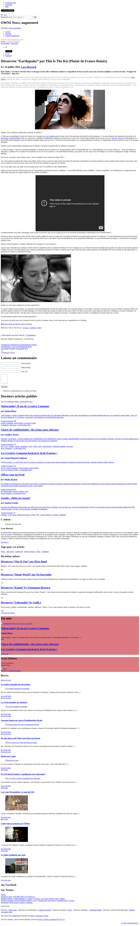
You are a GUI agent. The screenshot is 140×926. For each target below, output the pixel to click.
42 (2, 491)
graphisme (24, 446)
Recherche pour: (6, 17)
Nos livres (14, 43)
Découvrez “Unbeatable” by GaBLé (21, 602)
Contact (62, 899)
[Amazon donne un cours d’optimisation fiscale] (22, 724)
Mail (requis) (26, 367)
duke (32, 916)
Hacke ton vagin (8, 756)
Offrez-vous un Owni (12, 474)
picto (40, 446)
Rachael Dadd (15, 138)
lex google (55, 515)
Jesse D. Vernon (117, 138)
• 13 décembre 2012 (25, 470)
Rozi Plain (4, 138)
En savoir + (5, 542)
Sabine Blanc (10, 411)
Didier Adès (13, 910)
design (17, 446)
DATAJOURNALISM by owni (25, 901)
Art (2, 446)
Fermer (12, 352)
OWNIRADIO (62, 901)
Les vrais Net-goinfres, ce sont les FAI (17, 792)
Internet (15, 491)
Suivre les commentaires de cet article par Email (20, 391)
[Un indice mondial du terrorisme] (17, 689)
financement (8, 491)
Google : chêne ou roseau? (15, 498)
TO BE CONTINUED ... (130, 923)
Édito (16, 470)
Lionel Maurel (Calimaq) (16, 458)
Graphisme (4, 425)
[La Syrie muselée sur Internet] (16, 707)
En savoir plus (6, 696)
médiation (62, 515)
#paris (3, 552)
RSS (6, 7)
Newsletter (19, 349)
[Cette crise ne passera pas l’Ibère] (16, 841)
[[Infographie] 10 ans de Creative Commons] (16, 624)
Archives (37, 899)
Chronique (12, 425)
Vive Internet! (9, 401)
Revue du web (6, 680)
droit (2, 448)
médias (21, 491)
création (11, 446)
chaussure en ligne (42, 916)
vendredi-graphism (58, 446)
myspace (26, 328)
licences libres (34, 468)
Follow (3, 895)
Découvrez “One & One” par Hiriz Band (24, 561)
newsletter (8, 5)
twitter (39, 328)
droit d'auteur (18, 423)
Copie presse (12, 515)
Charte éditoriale (19, 899)
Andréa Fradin (11, 503)
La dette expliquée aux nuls (13, 855)
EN (5, 15)
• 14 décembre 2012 (25, 401)
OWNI (11, 902)
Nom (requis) (26, 363)
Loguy (69, 910)
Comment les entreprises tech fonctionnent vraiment (19, 345)
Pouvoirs (8, 34)
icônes (35, 446)
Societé (7, 32)
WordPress (15, 916)
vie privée (69, 446)
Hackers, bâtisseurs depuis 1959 (12, 39)
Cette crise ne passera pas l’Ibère (15, 823)
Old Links (4, 770)
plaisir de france (29, 552)
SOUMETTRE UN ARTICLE (24, 897)
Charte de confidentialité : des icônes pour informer (30, 429)
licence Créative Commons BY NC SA (51, 919)
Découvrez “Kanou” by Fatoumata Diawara (25, 587)
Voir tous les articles (8, 613)
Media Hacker (11, 479)
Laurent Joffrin (45, 515)
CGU (6, 446)
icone (30, 446)
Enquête (8, 493)
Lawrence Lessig (30, 423)
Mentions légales (6, 899)
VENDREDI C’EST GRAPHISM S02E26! (16, 347)
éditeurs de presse (23, 515)
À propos (29, 899)
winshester (45, 552)
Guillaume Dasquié (44, 910)
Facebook (4, 349)
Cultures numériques (12, 36)
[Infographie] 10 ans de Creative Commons (25, 406)
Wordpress (4, 902)
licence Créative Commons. (23, 902)
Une (2, 401)
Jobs (56, 899)
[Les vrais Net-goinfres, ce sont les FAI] (16, 810)
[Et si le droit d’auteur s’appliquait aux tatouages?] (22, 778)
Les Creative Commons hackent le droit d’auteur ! (29, 453)
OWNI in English (7, 901)
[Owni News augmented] (11, 28)
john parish (10, 552)
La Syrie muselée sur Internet (14, 702)
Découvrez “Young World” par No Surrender (26, 574)
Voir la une (4, 654)
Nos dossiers (5, 43)
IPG (37, 515)
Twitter (11, 349)
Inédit (16, 401)
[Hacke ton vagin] (11, 760)
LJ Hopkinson (31, 335)
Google (33, 515)
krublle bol (19, 552)
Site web (25, 371)
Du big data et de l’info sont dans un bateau (20, 738)
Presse (3, 493)
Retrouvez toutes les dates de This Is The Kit (16, 324)
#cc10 (3, 468)
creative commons (7, 423)
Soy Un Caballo (48, 136)
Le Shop (71, 901)
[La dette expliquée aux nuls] (16, 873)
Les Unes (44, 899)
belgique (4, 515)
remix (38, 552)
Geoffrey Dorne (11, 434)
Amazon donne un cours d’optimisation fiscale (21, 720)
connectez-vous (10, 3)
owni (26, 491)
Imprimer (8, 56)
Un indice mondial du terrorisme (15, 684)
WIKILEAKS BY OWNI (47, 901)
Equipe (51, 899)
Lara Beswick (28, 67)
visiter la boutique (15, 671)
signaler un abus (6, 897)
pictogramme (47, 446)
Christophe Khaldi (95, 910)
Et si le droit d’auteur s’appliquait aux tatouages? (23, 774)
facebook (33, 328)
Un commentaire (5, 351)
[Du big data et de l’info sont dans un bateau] (21, 742)
